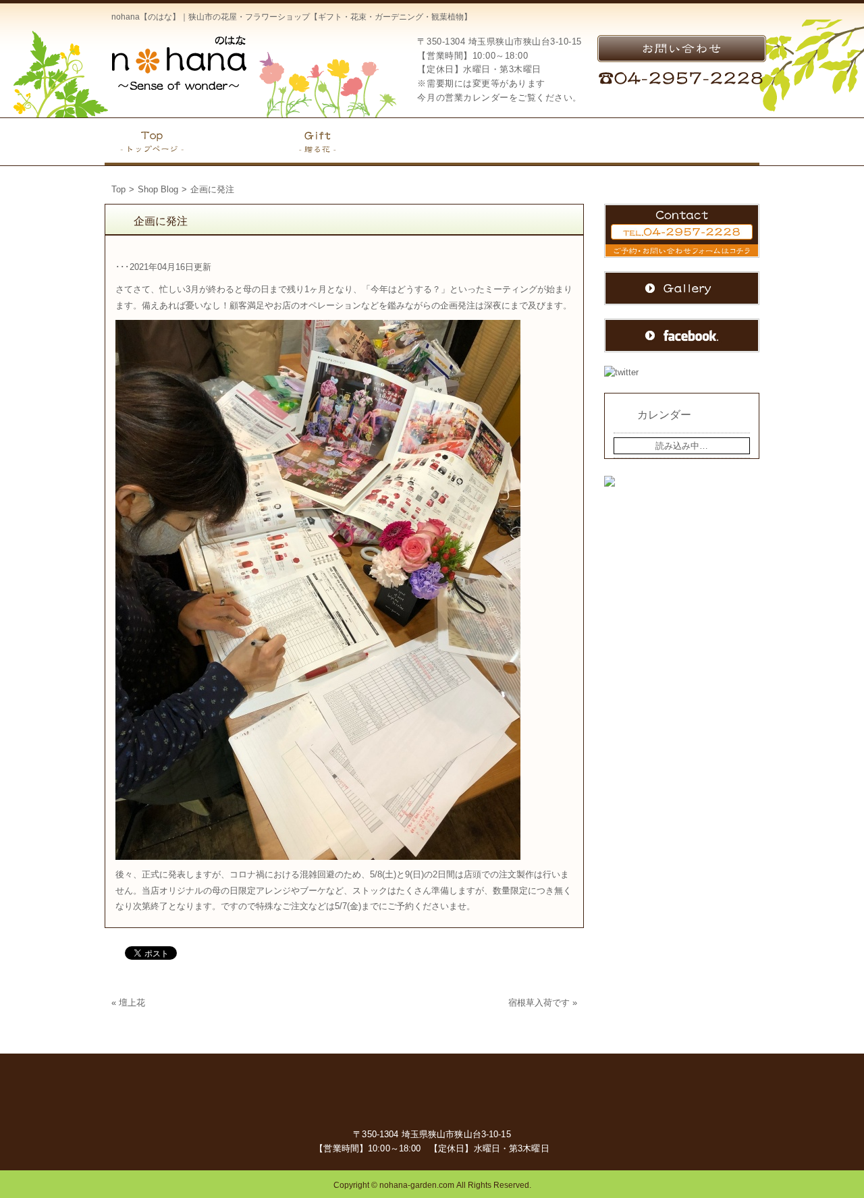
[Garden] (393, 141)
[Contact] (624, 141)
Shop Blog (158, 189)
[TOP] (152, 141)
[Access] (538, 141)
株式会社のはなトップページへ (178, 62)
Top (118, 189)
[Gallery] (715, 141)
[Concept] (240, 141)
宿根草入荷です (539, 1003)
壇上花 (132, 1003)
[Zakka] (466, 141)
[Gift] (317, 141)
